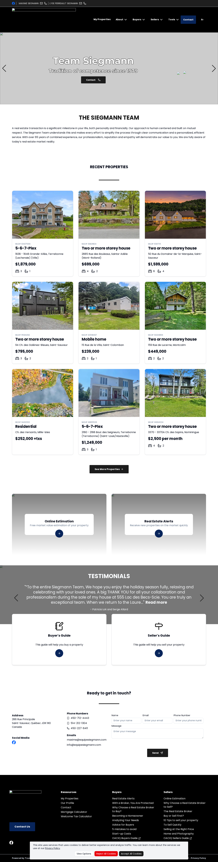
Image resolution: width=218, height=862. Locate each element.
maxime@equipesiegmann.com (86, 740)
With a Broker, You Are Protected (133, 803)
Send (155, 752)
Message (116, 726)
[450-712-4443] (45, 3)
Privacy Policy (52, 848)
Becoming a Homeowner (127, 816)
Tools (171, 19)
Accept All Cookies (131, 853)
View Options (84, 853)
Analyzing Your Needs (125, 820)
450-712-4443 (80, 718)
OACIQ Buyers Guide (125, 838)
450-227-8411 (79, 728)
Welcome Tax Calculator (76, 816)
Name (115, 715)
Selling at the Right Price (179, 829)
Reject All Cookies (106, 853)
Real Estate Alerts (123, 798)
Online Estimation (174, 798)
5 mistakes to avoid (124, 829)
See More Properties (107, 469)
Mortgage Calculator (74, 812)
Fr (202, 19)
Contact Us (22, 826)
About (119, 19)
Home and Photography (179, 833)
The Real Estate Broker (178, 811)
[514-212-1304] (84, 3)
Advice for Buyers (123, 825)
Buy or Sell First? (174, 816)
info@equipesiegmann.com (84, 745)
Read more (156, 602)
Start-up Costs (121, 833)
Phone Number (182, 715)
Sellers (155, 19)
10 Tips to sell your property (181, 820)
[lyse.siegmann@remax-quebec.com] (80, 3)
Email (146, 715)
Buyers (137, 19)
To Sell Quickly (172, 825)
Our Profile (67, 803)
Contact (188, 19)
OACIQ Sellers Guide (176, 838)
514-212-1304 (79, 723)
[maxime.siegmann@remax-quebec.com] (41, 3)
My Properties (102, 19)
